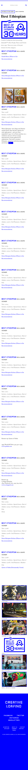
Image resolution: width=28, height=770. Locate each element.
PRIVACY (21, 728)
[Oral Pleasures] (14, 662)
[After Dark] (14, 592)
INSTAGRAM (14, 718)
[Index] (14, 644)
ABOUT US (14, 727)
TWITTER (20, 715)
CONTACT (22, 727)
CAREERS (14, 728)
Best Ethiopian (9, 51)
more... (11, 142)
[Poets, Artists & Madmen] (14, 679)
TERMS (14, 730)
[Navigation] (1, 5)
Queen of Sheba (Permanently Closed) (13, 567)
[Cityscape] (14, 610)
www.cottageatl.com (7, 485)
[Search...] (26, 5)
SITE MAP (6, 728)
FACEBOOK (8, 715)
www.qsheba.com (7, 446)
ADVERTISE (6, 727)
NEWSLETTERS (14, 720)
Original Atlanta (14, 5)
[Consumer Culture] (14, 627)
